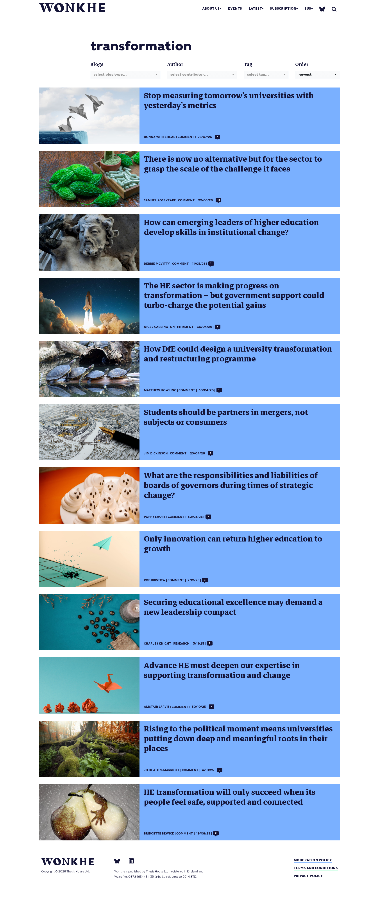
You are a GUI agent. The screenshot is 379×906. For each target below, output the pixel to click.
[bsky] (322, 9)
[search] (334, 9)
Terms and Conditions (316, 868)
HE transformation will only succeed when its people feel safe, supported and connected (229, 797)
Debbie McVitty (157, 263)
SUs (308, 8)
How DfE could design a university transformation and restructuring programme (238, 353)
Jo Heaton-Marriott (162, 770)
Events (235, 8)
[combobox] (125, 75)
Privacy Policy (308, 876)
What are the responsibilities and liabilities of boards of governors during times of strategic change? (231, 485)
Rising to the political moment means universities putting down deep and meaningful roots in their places (238, 738)
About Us (211, 8)
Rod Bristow (154, 580)
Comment (186, 137)
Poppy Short (155, 516)
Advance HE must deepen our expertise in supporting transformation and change (222, 670)
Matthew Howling (160, 390)
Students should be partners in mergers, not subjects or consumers (226, 417)
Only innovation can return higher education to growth (233, 543)
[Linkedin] (129, 861)
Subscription (283, 8)
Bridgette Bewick (159, 833)
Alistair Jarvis (157, 707)
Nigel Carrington (159, 327)
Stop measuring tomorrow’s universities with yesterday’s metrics (229, 100)
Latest (255, 8)
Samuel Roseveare (160, 200)
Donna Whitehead (159, 137)
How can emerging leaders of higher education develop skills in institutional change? (231, 227)
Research (181, 643)
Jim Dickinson (156, 453)
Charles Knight (157, 643)
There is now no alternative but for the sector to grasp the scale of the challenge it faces (233, 163)
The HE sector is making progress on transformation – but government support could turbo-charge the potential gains (234, 295)
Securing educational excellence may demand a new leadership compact (233, 607)
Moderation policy (313, 860)
